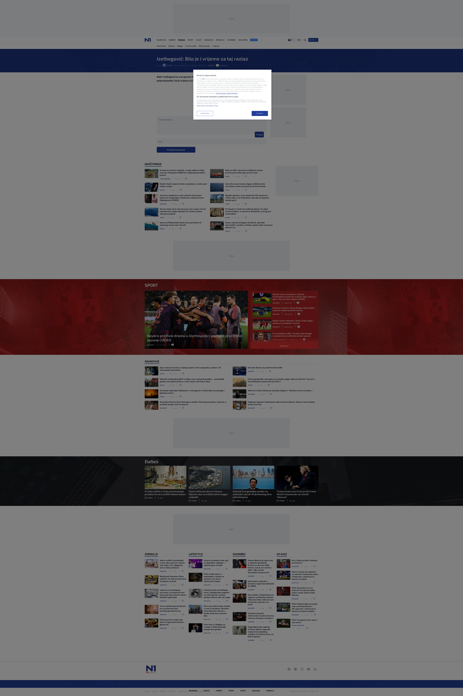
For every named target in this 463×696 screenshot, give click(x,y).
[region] (232, 95)
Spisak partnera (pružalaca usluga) (207, 106)
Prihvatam (259, 113)
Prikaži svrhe (205, 113)
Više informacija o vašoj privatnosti (226, 93)
